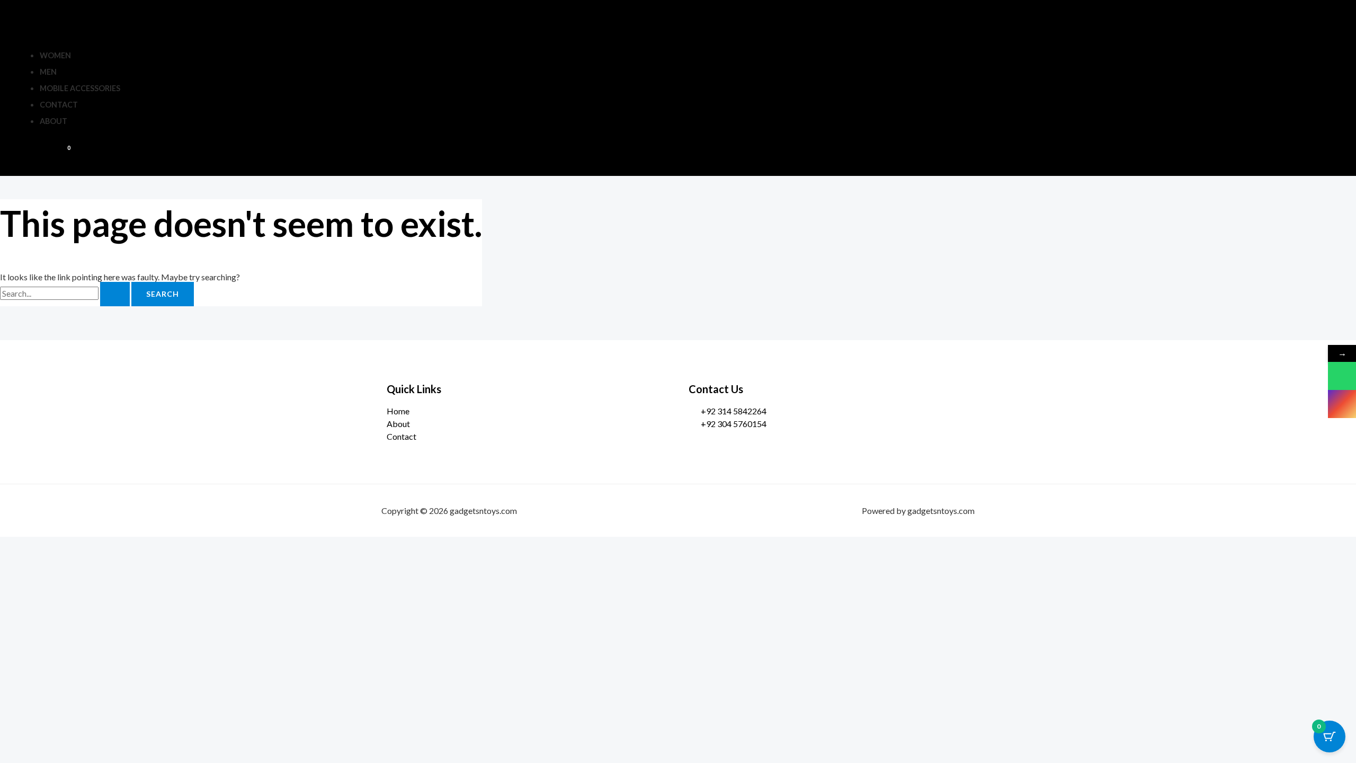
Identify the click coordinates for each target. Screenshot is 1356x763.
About (53, 121)
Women (55, 55)
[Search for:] (65, 293)
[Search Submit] (115, 294)
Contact (59, 104)
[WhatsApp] (1342, 376)
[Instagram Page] (1342, 404)
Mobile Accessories (80, 88)
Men (48, 71)
